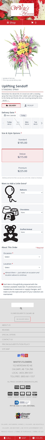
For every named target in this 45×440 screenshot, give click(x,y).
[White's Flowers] (22, 15)
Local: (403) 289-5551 (22, 372)
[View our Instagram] (22, 356)
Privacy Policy (7, 432)
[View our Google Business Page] (18, 356)
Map (23, 438)
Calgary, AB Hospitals (34, 424)
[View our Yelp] (26, 356)
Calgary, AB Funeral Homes (12, 424)
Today (23, 115)
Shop (13, 22)
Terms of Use (38, 432)
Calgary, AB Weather (10, 428)
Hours (39, 438)
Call (8, 438)
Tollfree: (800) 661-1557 (22, 376)
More (5, 100)
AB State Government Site (32, 428)
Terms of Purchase (23, 432)
